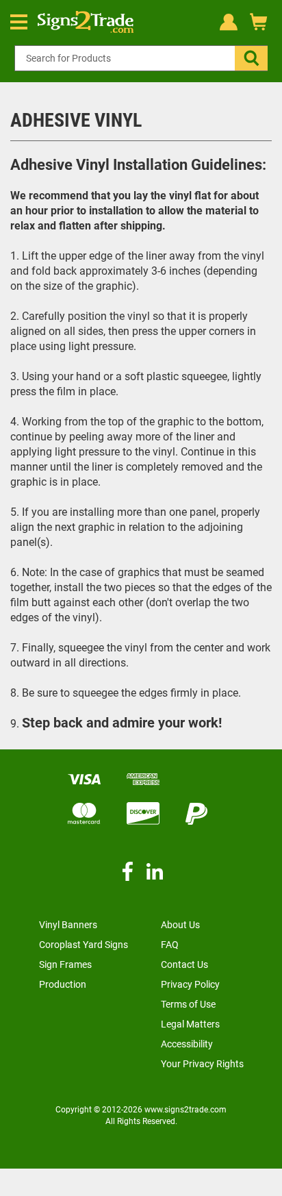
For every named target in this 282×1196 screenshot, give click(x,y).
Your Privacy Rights (202, 1063)
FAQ (170, 944)
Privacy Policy (190, 984)
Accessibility (187, 1043)
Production (62, 984)
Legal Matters (190, 1024)
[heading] (141, 125)
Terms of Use (188, 1004)
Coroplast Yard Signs (83, 944)
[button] (251, 58)
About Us (180, 924)
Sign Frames (65, 964)
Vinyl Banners (68, 924)
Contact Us (184, 964)
